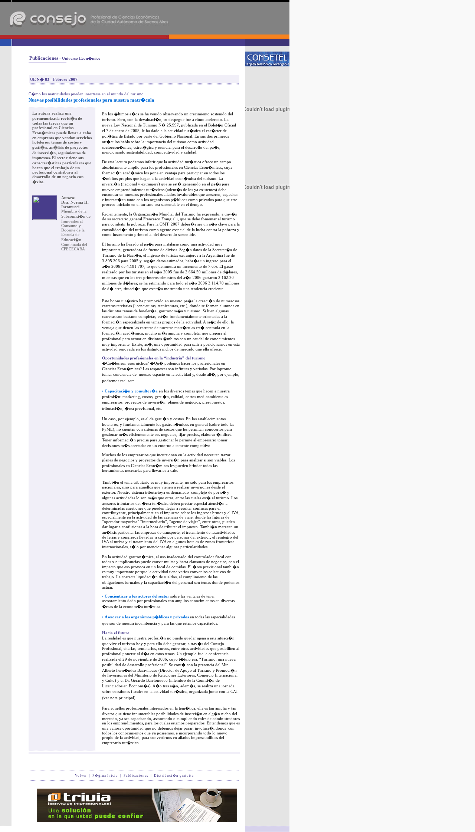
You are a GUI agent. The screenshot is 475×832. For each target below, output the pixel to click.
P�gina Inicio (105, 775)
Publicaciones (136, 775)
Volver (81, 775)
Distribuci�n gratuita (174, 775)
